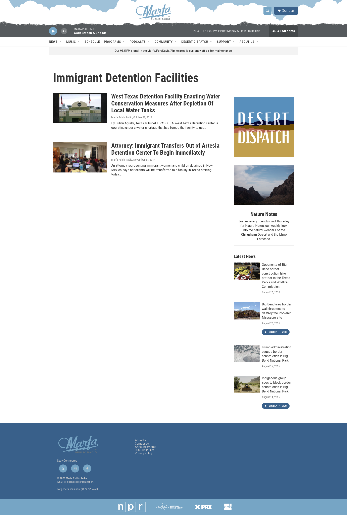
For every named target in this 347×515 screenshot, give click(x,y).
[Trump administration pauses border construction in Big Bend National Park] (247, 353)
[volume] (64, 31)
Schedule (92, 41)
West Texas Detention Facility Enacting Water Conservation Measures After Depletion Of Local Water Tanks (165, 103)
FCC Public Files (144, 450)
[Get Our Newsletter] (264, 127)
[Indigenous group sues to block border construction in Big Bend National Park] (247, 384)
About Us (247, 41)
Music (71, 41)
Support (224, 41)
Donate (288, 10)
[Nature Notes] (264, 185)
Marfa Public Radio (121, 117)
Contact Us (142, 443)
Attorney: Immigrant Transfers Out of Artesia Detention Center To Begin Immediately (165, 149)
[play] (53, 31)
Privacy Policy (143, 453)
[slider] (70, 33)
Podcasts (138, 41)
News (53, 41)
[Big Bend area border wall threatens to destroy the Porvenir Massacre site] (247, 310)
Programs (112, 41)
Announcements (145, 446)
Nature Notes (264, 214)
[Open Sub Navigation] (60, 41)
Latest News (245, 256)
